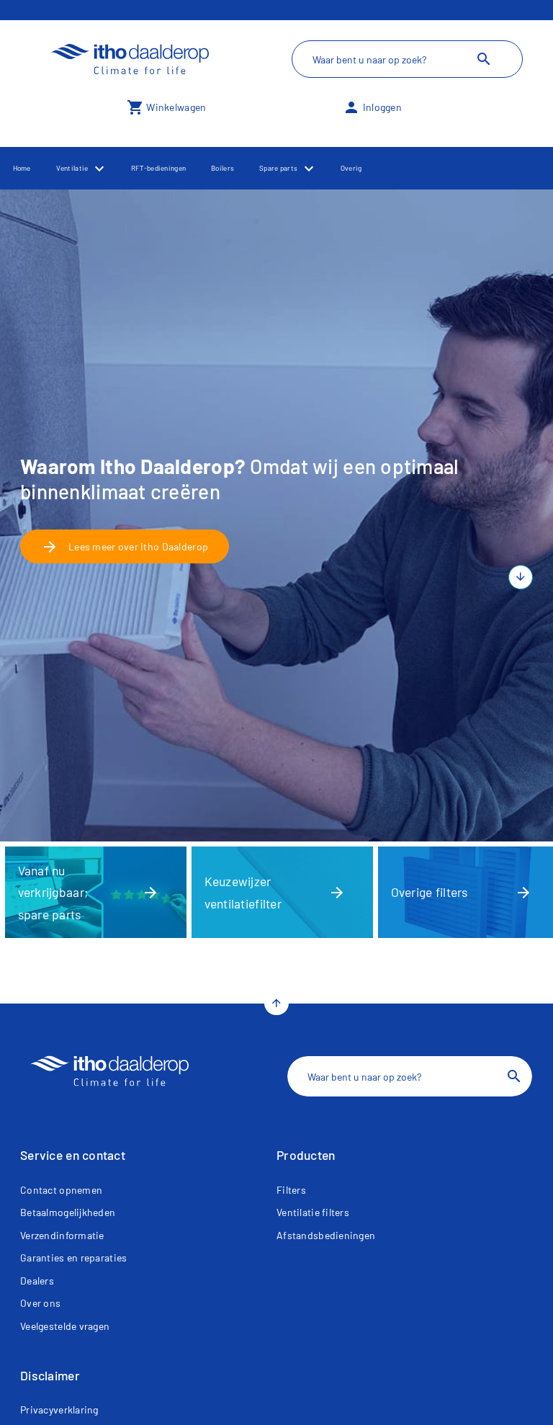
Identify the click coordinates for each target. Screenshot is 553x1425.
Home (22, 168)
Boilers (222, 168)
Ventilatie (72, 168)
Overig (351, 168)
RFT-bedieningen (158, 168)
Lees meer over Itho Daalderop (124, 546)
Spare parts (278, 168)
